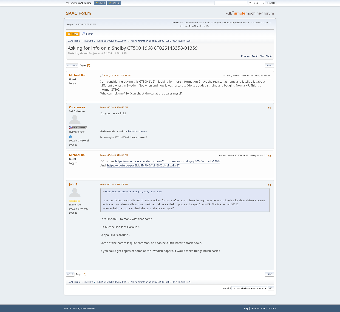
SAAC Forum (78, 13)
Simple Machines (87, 308)
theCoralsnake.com (137, 131)
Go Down (72, 65)
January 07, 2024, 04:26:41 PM (114, 155)
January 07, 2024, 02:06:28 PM (114, 107)
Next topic (266, 56)
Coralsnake (77, 107)
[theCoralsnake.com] (70, 136)
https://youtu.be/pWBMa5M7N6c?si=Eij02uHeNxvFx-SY (143, 165)
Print (269, 65)
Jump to (226, 287)
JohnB (73, 184)
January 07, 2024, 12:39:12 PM (117, 75)
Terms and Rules (258, 308)
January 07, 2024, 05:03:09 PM (114, 184)
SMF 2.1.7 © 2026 (71, 308)
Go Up (70, 274)
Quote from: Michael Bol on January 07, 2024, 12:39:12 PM (133, 191)
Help (246, 308)
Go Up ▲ (272, 308)
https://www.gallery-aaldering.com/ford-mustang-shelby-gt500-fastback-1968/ (167, 161)
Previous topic (249, 56)
